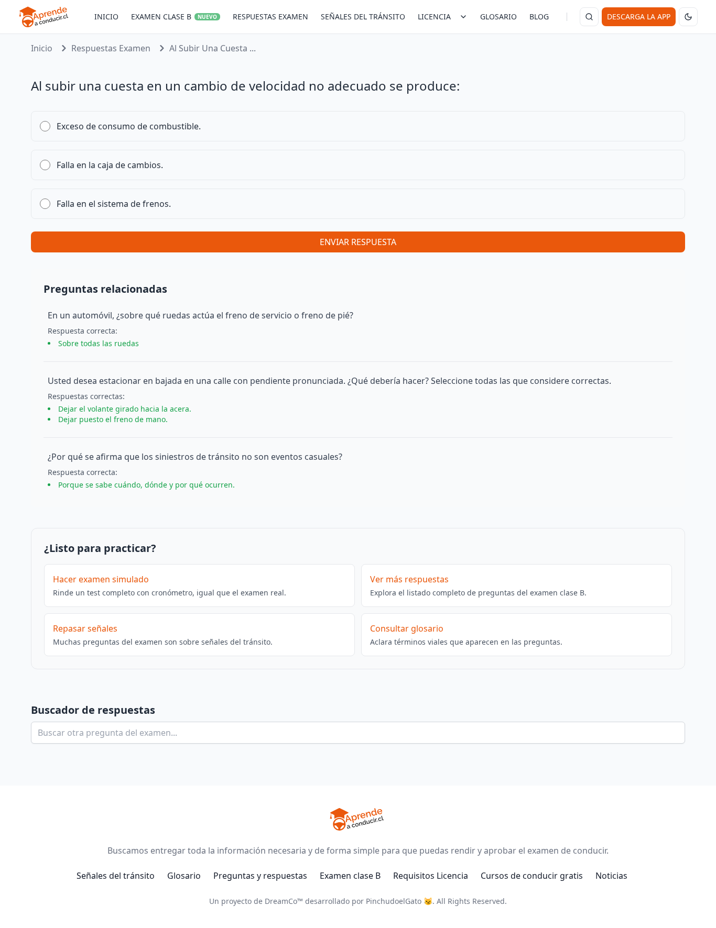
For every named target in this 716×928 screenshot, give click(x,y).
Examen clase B (350, 875)
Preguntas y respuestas (260, 875)
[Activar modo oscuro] (688, 16)
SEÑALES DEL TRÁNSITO (363, 16)
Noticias (611, 875)
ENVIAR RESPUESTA (358, 242)
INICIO (106, 16)
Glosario (184, 875)
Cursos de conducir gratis (532, 875)
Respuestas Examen (110, 48)
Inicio (41, 48)
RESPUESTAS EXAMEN (270, 16)
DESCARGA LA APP (638, 16)
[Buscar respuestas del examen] (589, 16)
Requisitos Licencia (430, 875)
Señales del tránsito (116, 875)
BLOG (539, 16)
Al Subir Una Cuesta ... (212, 48)
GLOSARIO (498, 16)
